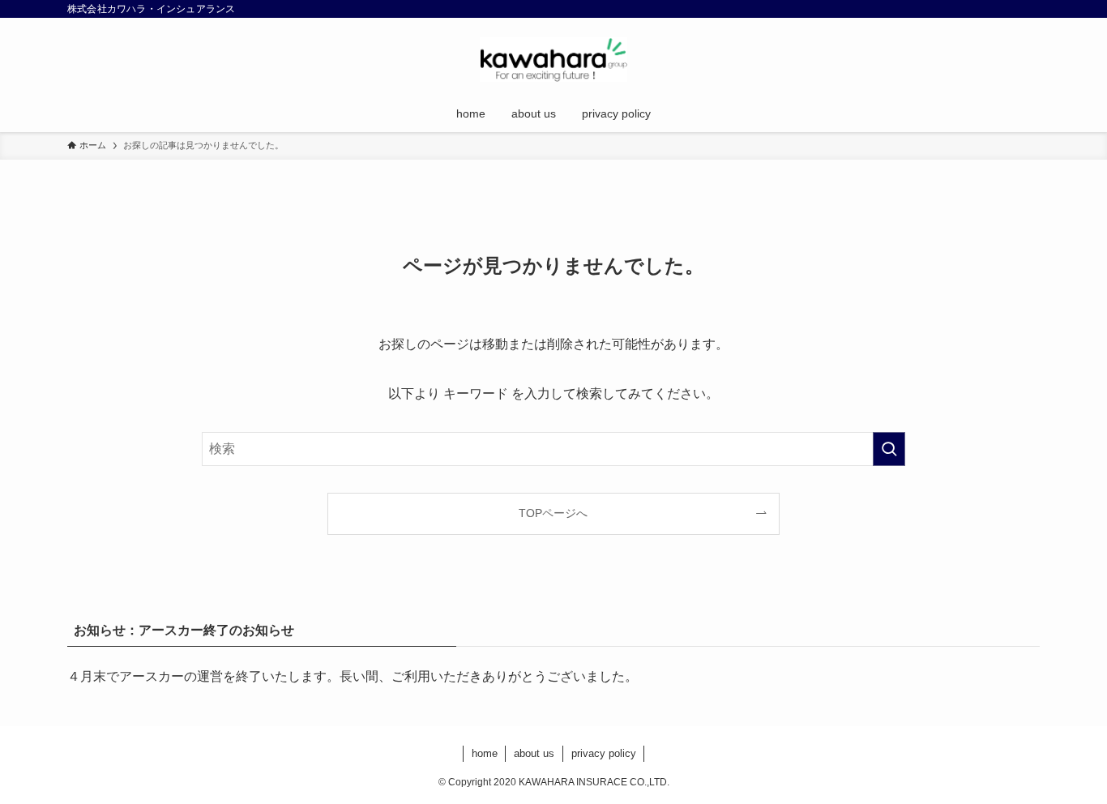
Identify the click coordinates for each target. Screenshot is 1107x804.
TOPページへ (553, 513)
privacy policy (603, 753)
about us (534, 753)
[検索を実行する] (889, 449)
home (485, 753)
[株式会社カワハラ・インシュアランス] (553, 59)
